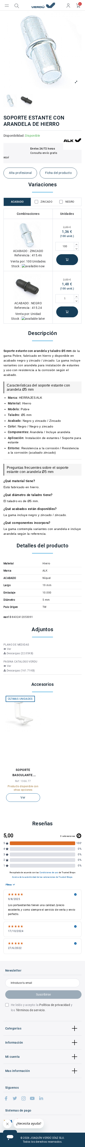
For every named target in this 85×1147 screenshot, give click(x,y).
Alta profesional (20, 173)
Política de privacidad (54, 1005)
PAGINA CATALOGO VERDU (20, 661)
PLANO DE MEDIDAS (16, 644)
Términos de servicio (30, 1010)
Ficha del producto (58, 173)
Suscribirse (43, 994)
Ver (8, 649)
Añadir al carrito (67, 259)
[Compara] (25, 762)
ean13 (7, 617)
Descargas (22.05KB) (19, 653)
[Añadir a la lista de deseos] (20, 762)
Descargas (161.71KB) (20, 670)
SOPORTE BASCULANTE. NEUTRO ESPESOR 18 (23, 773)
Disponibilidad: (13, 135)
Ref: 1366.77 (23, 781)
